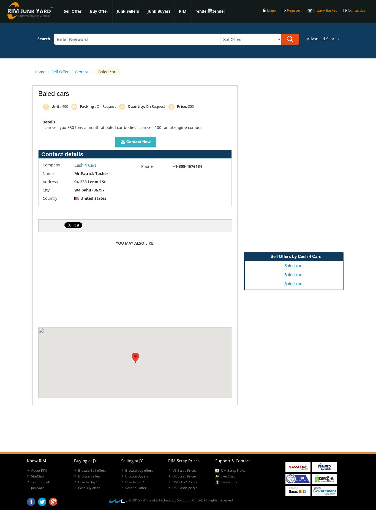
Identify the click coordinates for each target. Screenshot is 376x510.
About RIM (39, 470)
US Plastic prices (185, 487)
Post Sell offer (135, 487)
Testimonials (41, 482)
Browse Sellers (89, 476)
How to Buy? (87, 482)
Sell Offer (72, 11)
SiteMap (37, 476)
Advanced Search (323, 38)
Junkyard (37, 487)
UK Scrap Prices (184, 476)
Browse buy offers (139, 470)
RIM (182, 11)
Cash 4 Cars (85, 165)
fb (31, 500)
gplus (53, 500)
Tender (201, 11)
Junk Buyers (159, 11)
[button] (135, 358)
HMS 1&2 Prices (184, 482)
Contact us (229, 482)
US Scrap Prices (184, 470)
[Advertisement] (135, 287)
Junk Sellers (128, 11)
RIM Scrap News (233, 470)
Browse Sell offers (92, 470)
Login (271, 10)
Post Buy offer (89, 487)
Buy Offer (99, 11)
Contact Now (138, 141)
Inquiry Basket (325, 10)
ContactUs (356, 10)
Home (40, 71)
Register (293, 10)
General (82, 71)
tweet (42, 500)
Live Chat (228, 476)
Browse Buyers (136, 476)
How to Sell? (134, 482)
